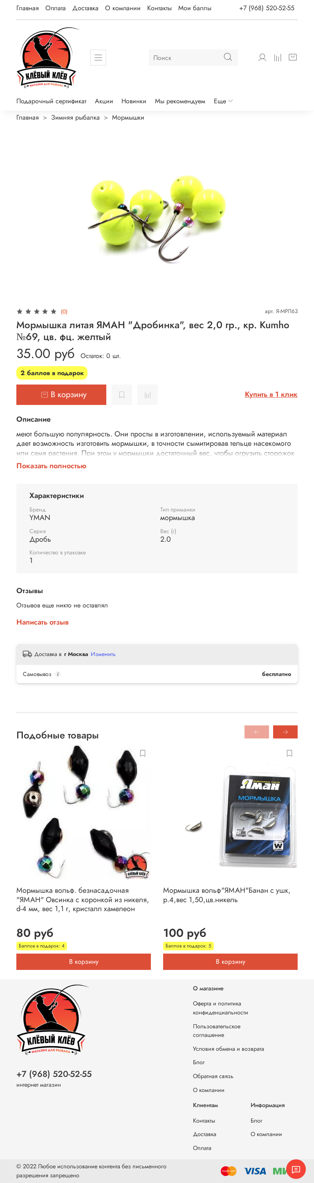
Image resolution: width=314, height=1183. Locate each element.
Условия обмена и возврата (228, 1049)
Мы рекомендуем (180, 101)
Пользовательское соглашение (216, 1030)
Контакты (159, 8)
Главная (27, 8)
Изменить (103, 654)
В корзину (84, 961)
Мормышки (128, 117)
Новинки (133, 101)
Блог (199, 1062)
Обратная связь (213, 1076)
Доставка (85, 8)
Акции (104, 101)
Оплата (55, 8)
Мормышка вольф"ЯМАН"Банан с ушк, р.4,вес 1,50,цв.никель (227, 895)
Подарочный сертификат (51, 101)
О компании (123, 8)
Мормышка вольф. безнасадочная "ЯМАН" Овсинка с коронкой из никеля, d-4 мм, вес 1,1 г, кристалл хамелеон (82, 899)
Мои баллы (194, 8)
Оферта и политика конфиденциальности (220, 1007)
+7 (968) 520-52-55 (266, 8)
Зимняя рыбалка (75, 117)
